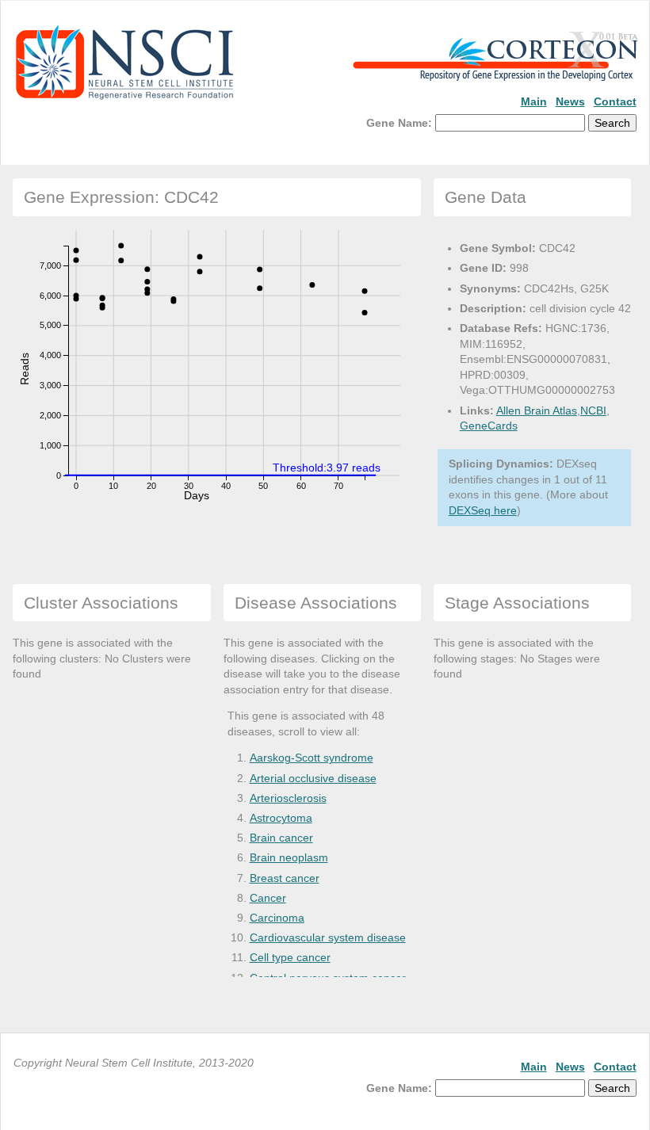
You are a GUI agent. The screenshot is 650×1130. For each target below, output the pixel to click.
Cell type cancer (290, 957)
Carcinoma (277, 917)
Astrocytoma (281, 817)
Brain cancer (281, 837)
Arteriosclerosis (288, 798)
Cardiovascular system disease (328, 937)
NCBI (593, 410)
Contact (615, 101)
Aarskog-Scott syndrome (311, 757)
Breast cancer (284, 878)
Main (534, 101)
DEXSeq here (483, 510)
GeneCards (489, 425)
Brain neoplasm (289, 857)
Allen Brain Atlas (536, 410)
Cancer (268, 897)
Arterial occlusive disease (313, 778)
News (570, 101)
